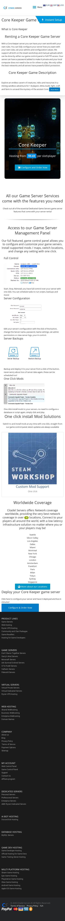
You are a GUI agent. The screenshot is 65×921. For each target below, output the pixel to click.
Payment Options (9, 747)
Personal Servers (8, 794)
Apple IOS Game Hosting (11, 888)
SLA (41, 905)
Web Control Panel (9, 766)
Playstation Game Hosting (12, 879)
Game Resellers (8, 635)
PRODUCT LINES (10, 618)
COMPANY (7, 731)
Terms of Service (8, 744)
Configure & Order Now (20, 607)
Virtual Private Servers (11, 688)
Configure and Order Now (34, 167)
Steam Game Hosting (10, 873)
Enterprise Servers (9, 801)
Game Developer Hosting (12, 851)
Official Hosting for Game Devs (14, 854)
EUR (48, 5)
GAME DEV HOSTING (12, 847)
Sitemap (5, 751)
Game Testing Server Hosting (14, 857)
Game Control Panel (10, 769)
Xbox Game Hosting (10, 882)
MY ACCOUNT (8, 763)
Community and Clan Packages (15, 631)
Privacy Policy (7, 741)
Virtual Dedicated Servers (12, 691)
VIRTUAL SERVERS (10, 684)
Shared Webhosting (10, 710)
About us (5, 735)
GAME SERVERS (9, 650)
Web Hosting (7, 625)
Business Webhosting (11, 713)
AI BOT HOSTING (10, 816)
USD (62, 5)
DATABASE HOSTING (12, 831)
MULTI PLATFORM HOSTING (15, 869)
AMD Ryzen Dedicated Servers (14, 804)
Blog (3, 738)
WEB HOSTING (9, 706)
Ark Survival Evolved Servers (13, 663)
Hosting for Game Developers (13, 638)
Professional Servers (10, 798)
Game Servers (7, 622)
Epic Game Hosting (9, 876)
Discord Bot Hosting (10, 819)
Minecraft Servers (9, 660)
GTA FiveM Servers (9, 666)
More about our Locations (34, 586)
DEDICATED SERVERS (12, 791)
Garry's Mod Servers (10, 656)
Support (5, 773)
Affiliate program (8, 779)
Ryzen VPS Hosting (9, 628)
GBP (54, 5)
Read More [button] (54, 89)
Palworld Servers (8, 672)
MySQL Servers (8, 835)
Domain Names (8, 719)
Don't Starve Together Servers (14, 653)
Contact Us (6, 776)
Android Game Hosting (11, 885)
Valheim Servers (8, 669)
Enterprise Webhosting (11, 716)
